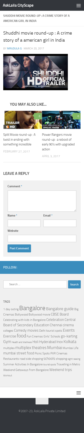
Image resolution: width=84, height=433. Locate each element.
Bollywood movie (39, 314)
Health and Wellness (22, 342)
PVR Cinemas (58, 353)
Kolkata (70, 341)
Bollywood (21, 314)
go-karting (69, 336)
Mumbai (54, 347)
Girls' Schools (52, 336)
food (21, 336)
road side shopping (31, 359)
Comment (15, 186)
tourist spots (49, 364)
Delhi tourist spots (50, 330)
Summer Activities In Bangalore (23, 364)
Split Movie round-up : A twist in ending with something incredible (19, 139)
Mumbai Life (70, 348)
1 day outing (11, 309)
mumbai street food (18, 353)
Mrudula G (14, 48)
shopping (61, 359)
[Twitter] (78, 267)
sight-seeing (74, 359)
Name (12, 215)
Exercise (9, 336)
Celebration (55, 320)
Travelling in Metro (68, 364)
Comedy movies (26, 330)
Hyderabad (47, 342)
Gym (7, 341)
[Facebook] (71, 267)
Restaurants (11, 359)
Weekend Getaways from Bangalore (26, 370)
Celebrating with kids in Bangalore (24, 320)
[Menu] (78, 5)
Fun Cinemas (35, 336)
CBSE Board (60, 314)
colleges (8, 330)
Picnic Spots (42, 353)
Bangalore (32, 308)
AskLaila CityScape (18, 5)
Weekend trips (60, 370)
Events (69, 330)
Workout (7, 375)
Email (48, 215)
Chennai (56, 325)
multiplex (9, 348)
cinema (68, 325)
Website (13, 231)
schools (49, 359)
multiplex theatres (31, 347)
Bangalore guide (60, 308)
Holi (36, 342)
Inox (59, 342)
